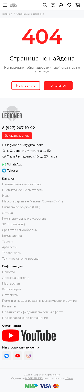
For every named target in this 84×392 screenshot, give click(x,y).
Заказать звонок (17, 135)
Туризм (7, 241)
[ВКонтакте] (6, 355)
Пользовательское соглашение (25, 318)
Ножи (6, 196)
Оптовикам (10, 295)
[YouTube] (17, 355)
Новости (8, 272)
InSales (69, 378)
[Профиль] (61, 5)
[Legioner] (13, 5)
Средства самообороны (19, 230)
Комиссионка (12, 236)
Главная (7, 13)
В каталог (58, 85)
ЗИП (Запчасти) (13, 224)
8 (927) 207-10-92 (18, 128)
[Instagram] (28, 355)
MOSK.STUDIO (34, 378)
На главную (25, 85)
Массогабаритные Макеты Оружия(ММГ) (32, 201)
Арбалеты (9, 247)
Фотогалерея (11, 289)
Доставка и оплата (15, 278)
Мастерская (11, 283)
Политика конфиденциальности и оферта (32, 312)
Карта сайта (52, 374)
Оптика (7, 213)
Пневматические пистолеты (22, 190)
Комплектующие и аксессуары (24, 218)
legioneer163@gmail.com (25, 145)
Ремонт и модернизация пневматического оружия (39, 301)
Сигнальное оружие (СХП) (21, 207)
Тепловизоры (11, 253)
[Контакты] (53, 5)
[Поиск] (45, 5)
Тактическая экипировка (20, 258)
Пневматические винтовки (22, 184)
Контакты (9, 306)
